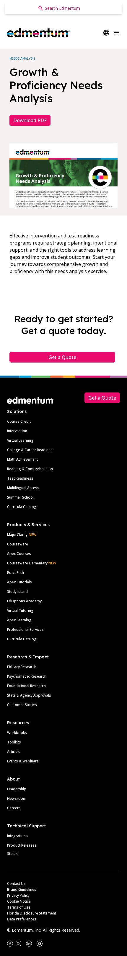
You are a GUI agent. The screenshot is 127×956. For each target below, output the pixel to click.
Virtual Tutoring (20, 610)
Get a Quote (62, 357)
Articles (13, 751)
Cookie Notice (19, 901)
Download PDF (30, 120)
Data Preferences (21, 919)
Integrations (17, 835)
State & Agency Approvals (29, 695)
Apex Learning (19, 620)
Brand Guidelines (21, 889)
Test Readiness (20, 478)
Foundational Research (26, 685)
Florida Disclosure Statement (31, 913)
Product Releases (22, 845)
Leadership (16, 788)
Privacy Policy (18, 895)
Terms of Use (18, 907)
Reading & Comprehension (30, 468)
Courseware (17, 544)
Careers (14, 807)
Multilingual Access (23, 487)
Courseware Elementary (31, 563)
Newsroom (16, 798)
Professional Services (25, 629)
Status (12, 853)
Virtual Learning (20, 440)
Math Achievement (22, 459)
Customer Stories (22, 704)
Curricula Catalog (21, 506)
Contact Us (16, 883)
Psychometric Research (26, 676)
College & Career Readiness (31, 449)
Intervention (17, 430)
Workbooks (17, 732)
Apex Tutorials (19, 582)
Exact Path (15, 572)
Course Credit (19, 421)
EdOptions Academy (24, 601)
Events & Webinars (23, 761)
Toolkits (14, 742)
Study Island (17, 591)
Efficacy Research (21, 666)
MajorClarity (17, 534)
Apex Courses (19, 553)
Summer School (20, 497)
